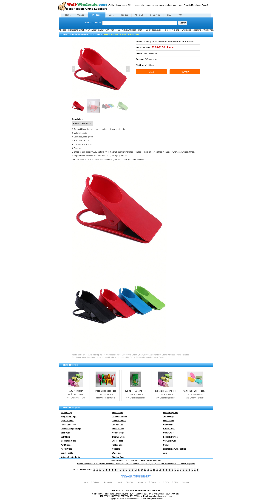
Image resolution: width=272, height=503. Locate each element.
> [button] (128, 68)
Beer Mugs (65, 433)
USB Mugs (65, 437)
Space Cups (117, 413)
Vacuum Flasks (119, 421)
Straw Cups (168, 433)
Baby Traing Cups (68, 417)
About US (139, 15)
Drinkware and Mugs (79, 34)
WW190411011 (150, 53)
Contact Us (155, 482)
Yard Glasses (67, 445)
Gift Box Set (117, 425)
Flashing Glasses (119, 417)
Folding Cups (118, 445)
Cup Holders (96, 34)
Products (96, 15)
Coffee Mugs (169, 429)
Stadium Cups (118, 457)
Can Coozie (168, 425)
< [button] (73, 68)
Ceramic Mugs (169, 441)
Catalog (80, 15)
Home (68, 15)
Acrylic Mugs (118, 433)
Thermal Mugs (118, 437)
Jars (165, 453)
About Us (142, 482)
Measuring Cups (170, 413)
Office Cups (168, 421)
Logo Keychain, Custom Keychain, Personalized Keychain (136, 460)
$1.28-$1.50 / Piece (162, 47)
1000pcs (150, 65)
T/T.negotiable (151, 59)
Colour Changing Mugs (71, 429)
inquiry (185, 72)
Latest (111, 15)
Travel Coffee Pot (68, 425)
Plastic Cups (66, 449)
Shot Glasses (118, 429)
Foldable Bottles (170, 437)
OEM (169, 15)
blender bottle (67, 453)
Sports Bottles (67, 421)
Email (151, 72)
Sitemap (185, 482)
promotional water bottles (174, 449)
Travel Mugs (168, 417)
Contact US (155, 15)
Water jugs (117, 453)
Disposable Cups (68, 441)
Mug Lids (116, 449)
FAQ (180, 15)
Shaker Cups (66, 413)
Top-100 (124, 15)
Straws (166, 445)
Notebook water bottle (70, 457)
